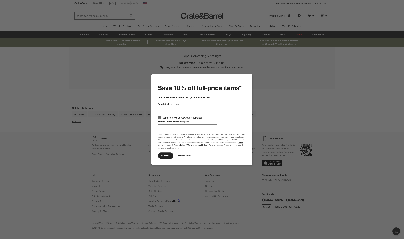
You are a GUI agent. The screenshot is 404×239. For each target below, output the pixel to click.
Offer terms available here (197, 145)
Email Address (169, 104)
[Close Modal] (248, 78)
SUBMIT (165, 155)
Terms (240, 142)
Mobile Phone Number (173, 121)
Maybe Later (184, 155)
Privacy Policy (179, 145)
